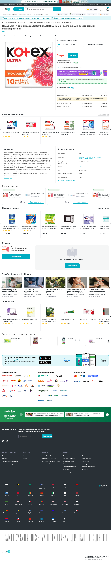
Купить (73, 55)
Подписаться (47, 436)
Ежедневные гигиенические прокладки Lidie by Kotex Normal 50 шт (88, 227)
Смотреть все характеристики (66, 180)
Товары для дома (86, 458)
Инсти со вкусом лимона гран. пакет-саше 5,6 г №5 (49, 320)
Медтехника (66, 469)
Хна (41, 338)
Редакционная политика (49, 458)
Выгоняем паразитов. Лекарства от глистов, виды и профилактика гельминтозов (97, 291)
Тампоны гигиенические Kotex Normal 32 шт (50, 133)
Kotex (3, 31)
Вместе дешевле (45, 36)
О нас (49, 4)
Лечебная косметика (69, 464)
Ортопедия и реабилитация (70, 472)
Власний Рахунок (78, 4)
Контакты (12, 4)
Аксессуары (85, 469)
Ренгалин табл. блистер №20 (88, 319)
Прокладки (23, 22)
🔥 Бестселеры (103, 14)
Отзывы (57, 36)
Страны (25, 458)
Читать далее (8, 178)
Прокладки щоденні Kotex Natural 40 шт (68, 133)
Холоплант (99, 338)
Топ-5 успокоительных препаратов (54, 291)
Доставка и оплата (22, 4)
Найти (57, 9)
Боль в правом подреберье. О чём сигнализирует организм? (33, 291)
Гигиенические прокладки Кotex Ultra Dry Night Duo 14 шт (88, 133)
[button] (69, 44)
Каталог (4, 4)
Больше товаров (103, 115)
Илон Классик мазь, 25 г (67, 319)
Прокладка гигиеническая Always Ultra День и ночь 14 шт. (11, 227)
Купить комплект (36, 202)
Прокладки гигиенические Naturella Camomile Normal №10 (49, 227)
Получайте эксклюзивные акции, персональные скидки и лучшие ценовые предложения (34, 430)
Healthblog (106, 4)
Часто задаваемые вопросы (38, 4)
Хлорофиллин (15, 338)
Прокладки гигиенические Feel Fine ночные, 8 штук (68, 227)
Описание (17, 36)
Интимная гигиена (11, 22)
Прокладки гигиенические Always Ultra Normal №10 (29, 227)
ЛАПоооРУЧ (85, 461)
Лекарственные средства (9, 14)
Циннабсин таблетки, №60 (29, 319)
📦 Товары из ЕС (62, 14)
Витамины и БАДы (38, 14)
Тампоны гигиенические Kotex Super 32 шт (31, 133)
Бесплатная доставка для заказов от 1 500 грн (68, 18)
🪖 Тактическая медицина (77, 14)
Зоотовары (85, 464)
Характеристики (30, 36)
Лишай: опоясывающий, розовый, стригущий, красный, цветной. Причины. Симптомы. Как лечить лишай (77, 291)
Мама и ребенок (86, 456)
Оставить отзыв (16, 256)
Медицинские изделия (69, 466)
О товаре (7, 36)
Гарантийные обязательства (50, 456)
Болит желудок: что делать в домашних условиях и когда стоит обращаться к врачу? (10, 291)
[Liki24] (6, 551)
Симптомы (85, 472)
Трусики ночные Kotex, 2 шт (11, 132)
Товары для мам (88, 158)
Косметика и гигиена (25, 14)
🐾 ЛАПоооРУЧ (92, 14)
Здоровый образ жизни (88, 466)
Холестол (71, 338)
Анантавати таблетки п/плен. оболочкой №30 (11, 320)
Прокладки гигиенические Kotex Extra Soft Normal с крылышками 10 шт (15, 195)
